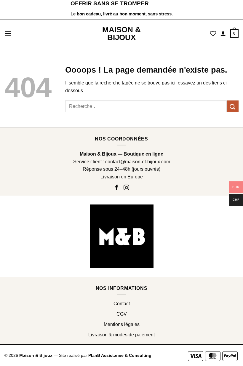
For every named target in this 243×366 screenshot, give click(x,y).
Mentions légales (122, 324)
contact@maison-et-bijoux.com (137, 161)
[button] (8, 33)
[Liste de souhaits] (213, 33)
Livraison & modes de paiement (121, 334)
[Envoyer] (233, 106)
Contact (121, 303)
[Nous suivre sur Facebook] (117, 188)
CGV (121, 314)
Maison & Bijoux (121, 33)
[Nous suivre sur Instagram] (126, 188)
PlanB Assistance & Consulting (119, 355)
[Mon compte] (223, 33)
